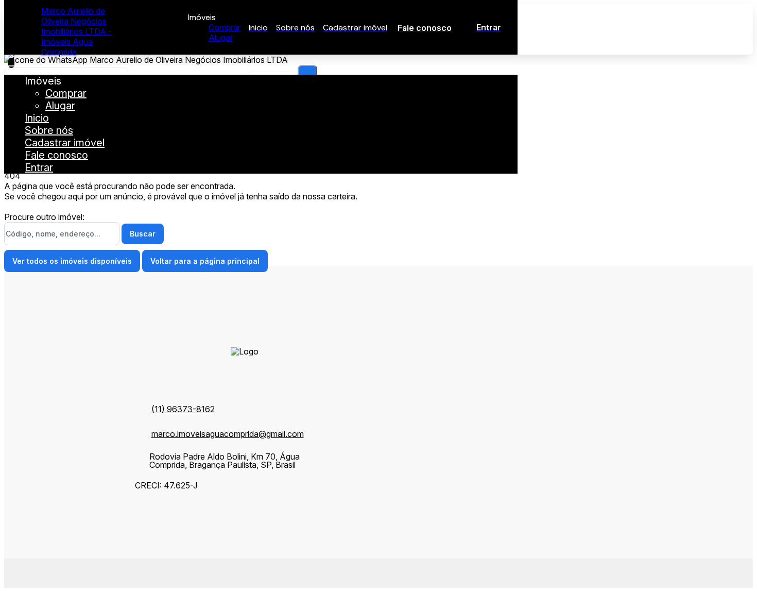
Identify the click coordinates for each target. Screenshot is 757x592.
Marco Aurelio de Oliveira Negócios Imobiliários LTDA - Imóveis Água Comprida (76, 31)
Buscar (143, 233)
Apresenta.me (76, 572)
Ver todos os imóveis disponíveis (72, 261)
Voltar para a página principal (205, 261)
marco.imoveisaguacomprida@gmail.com (227, 434)
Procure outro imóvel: (44, 217)
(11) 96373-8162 (183, 409)
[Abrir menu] (11, 63)
